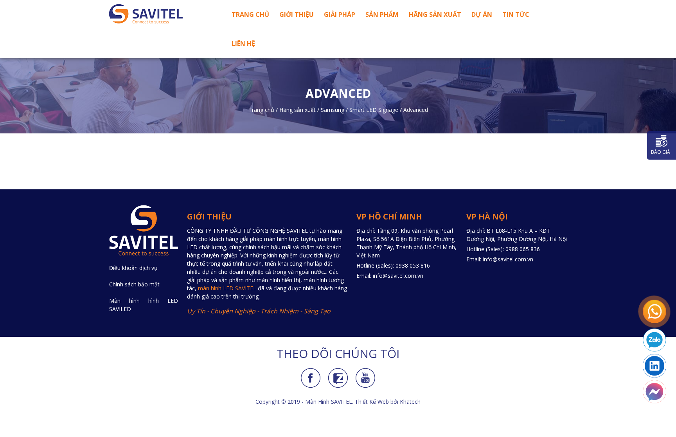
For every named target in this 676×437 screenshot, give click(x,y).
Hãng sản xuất (435, 14)
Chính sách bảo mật (134, 284)
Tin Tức (515, 14)
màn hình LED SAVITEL (227, 288)
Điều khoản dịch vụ (133, 268)
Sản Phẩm (382, 14)
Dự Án (481, 14)
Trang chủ (250, 14)
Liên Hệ (243, 43)
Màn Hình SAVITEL (328, 401)
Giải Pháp (339, 14)
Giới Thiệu (296, 14)
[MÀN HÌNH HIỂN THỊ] (162, 13)
